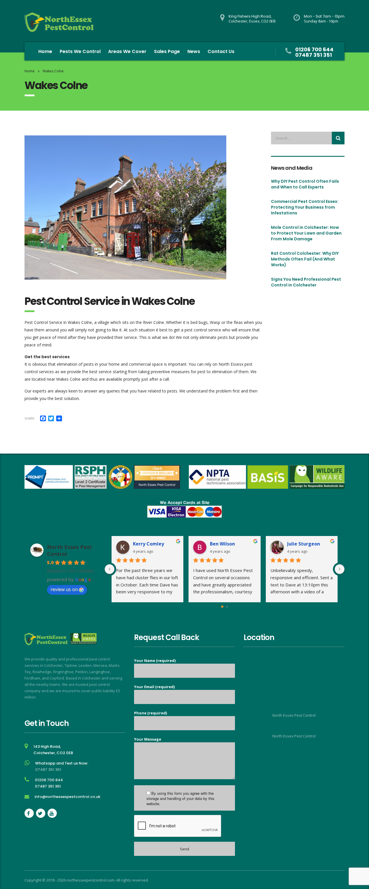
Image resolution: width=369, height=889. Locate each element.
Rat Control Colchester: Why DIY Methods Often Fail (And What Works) (305, 259)
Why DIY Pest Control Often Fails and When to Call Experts (305, 184)
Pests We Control (80, 51)
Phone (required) (150, 713)
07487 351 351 (313, 54)
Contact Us (221, 51)
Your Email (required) (154, 686)
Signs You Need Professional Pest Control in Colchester (306, 282)
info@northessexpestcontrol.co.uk (67, 796)
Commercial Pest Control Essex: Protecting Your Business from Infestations (304, 207)
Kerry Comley (148, 544)
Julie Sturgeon (303, 544)
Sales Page (167, 51)
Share (30, 418)
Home (45, 51)
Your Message (147, 739)
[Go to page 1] (227, 607)
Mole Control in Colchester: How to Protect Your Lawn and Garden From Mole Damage (306, 233)
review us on (64, 589)
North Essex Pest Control (294, 715)
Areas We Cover (127, 51)
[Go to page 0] (222, 606)
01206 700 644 (314, 49)
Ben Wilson (222, 544)
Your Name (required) (155, 660)
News (193, 51)
